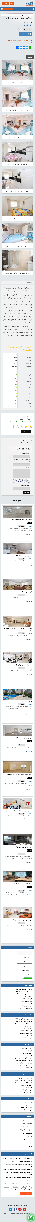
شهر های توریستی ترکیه (26, 1120)
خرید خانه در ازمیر (27, 1056)
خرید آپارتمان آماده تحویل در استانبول (23, 1083)
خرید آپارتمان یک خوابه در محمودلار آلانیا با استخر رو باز (18, 811)
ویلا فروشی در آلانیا (27, 996)
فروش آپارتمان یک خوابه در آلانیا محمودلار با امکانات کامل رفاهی (18, 630)
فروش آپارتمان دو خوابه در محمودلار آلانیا (22, 519)
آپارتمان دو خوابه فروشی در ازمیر (24, 1063)
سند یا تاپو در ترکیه (27, 1133)
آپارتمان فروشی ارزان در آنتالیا (25, 1036)
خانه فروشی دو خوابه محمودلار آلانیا (23, 847)
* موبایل (27, 462)
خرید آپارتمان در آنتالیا (26, 1031)
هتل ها (30, 1146)
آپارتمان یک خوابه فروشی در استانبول (23, 1078)
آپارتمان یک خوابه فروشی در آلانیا (24, 989)
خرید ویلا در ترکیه (27, 1105)
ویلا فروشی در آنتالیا (27, 1026)
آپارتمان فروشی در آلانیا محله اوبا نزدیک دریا (21, 592)
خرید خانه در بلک (28, 1110)
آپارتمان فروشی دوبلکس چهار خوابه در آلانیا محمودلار (19, 774)
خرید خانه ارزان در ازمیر (26, 1065)
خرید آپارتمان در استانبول (26, 1090)
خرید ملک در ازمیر (27, 1051)
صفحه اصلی (28, 15)
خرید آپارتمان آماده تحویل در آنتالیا (23, 1024)
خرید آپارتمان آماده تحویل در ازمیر (23, 1058)
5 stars (13, 426)
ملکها (23, 15)
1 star (30, 426)
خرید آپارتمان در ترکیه (26, 1108)
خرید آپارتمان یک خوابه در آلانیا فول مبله (22, 556)
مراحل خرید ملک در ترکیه (25, 1130)
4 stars (17, 426)
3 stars (21, 426)
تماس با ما (10, 1205)
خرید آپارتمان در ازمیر (26, 1048)
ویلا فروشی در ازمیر (27, 1053)
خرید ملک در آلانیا (27, 999)
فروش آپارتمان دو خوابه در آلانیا (24, 701)
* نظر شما (27, 467)
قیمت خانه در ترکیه (27, 1123)
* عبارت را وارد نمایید (25, 485)
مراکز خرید (29, 1143)
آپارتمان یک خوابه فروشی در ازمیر (23, 1060)
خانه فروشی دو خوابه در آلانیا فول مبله (23, 665)
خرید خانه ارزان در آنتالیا (26, 1033)
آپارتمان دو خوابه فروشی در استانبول (23, 1080)
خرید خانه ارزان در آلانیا (26, 1006)
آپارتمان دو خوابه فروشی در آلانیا (24, 992)
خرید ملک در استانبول (26, 1088)
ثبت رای (26, 431)
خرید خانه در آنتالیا (27, 1038)
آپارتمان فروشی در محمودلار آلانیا (24, 738)
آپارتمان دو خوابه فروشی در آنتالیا (24, 1021)
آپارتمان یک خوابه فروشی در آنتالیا (23, 1019)
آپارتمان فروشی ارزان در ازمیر (25, 1068)
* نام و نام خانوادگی (25, 453)
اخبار (14, 1205)
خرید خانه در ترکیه (27, 1103)
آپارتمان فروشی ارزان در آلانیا (25, 1008)
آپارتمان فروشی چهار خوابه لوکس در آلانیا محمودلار (19, 920)
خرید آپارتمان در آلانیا (27, 1001)
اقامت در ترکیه (28, 1137)
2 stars (26, 426)
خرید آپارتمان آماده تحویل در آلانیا (24, 994)
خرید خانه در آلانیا (28, 1004)
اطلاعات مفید (18, 1205)
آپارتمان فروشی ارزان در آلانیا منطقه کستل (21, 884)
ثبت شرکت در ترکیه (27, 1140)
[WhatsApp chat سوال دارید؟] (31, 1219)
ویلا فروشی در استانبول (26, 1085)
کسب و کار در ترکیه (27, 1127)
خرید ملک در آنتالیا (27, 1028)
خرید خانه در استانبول (27, 1092)
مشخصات (29, 283)
